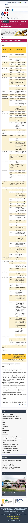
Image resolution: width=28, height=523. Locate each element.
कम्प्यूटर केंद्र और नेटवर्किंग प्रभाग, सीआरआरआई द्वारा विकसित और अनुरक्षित (14, 514)
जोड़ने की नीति (21, 508)
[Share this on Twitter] (22, 405)
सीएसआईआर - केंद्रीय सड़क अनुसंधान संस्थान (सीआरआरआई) (14, 511)
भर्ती (3, 428)
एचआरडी (21, 24)
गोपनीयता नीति (11, 508)
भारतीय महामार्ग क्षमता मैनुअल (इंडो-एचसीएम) (10, 436)
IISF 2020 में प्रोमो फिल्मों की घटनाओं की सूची (10, 450)
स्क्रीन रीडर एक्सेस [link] (16, 2)
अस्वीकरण (16, 508)
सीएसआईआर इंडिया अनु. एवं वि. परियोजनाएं (9, 446)
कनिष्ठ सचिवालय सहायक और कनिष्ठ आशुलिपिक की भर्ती (12, 418)
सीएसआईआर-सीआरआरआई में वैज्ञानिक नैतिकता (10, 448)
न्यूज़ (3, 420)
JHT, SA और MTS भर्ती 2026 (8, 414)
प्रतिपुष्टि (20, 509)
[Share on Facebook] (20, 405)
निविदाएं (4, 424)
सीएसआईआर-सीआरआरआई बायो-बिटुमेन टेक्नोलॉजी (11, 416)
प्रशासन (10, 24)
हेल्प (7, 509)
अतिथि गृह (4, 509)
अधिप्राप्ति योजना (5, 426)
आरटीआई (4, 432)
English (6, 4)
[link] (5, 10)
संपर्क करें (23, 509)
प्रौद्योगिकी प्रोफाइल (6, 430)
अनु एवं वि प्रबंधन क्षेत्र (20, 22)
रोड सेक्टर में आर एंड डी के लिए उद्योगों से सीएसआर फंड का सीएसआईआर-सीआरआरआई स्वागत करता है (12, 439)
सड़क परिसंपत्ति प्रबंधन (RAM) (8, 464)
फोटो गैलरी (4, 442)
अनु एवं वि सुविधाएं (3, 24)
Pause (2, 35)
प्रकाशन (16, 24)
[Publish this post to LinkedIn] (25, 405)
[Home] (4, 15)
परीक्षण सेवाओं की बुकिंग (6, 452)
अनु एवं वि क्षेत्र (11, 22)
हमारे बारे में (5, 22)
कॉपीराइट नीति (6, 508)
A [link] (20, 2)
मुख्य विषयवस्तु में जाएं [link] (8, 2)
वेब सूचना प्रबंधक (15, 509)
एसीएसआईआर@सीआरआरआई (5, 27)
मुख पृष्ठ (2, 508)
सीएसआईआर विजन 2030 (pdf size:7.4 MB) (10, 444)
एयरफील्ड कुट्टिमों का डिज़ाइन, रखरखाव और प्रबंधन (11, 467)
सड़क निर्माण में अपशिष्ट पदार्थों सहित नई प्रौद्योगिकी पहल (12, 460)
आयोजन (4, 422)
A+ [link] (26, 2)
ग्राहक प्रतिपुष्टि (5, 434)
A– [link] (23, 2)
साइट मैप (10, 509)
